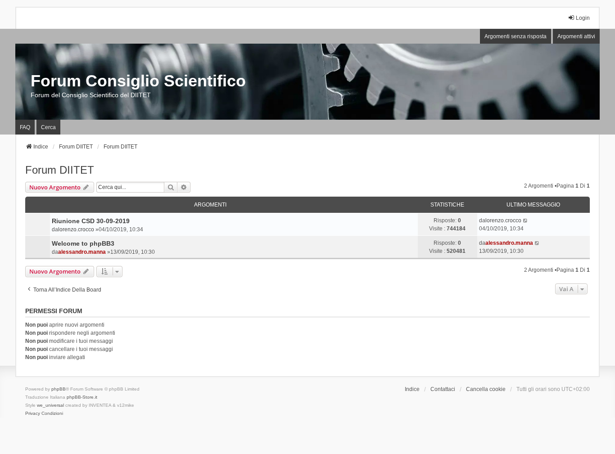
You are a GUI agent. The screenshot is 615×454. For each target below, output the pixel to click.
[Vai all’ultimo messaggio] (526, 220)
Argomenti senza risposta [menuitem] (515, 36)
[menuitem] (32, 413)
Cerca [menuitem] (48, 127)
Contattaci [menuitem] (442, 389)
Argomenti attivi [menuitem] (576, 36)
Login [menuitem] (583, 18)
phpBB (58, 389)
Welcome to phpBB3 (83, 243)
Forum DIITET (59, 170)
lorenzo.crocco (76, 229)
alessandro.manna (82, 252)
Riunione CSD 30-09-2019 (91, 221)
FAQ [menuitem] (25, 127)
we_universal (50, 405)
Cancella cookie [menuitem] (486, 389)
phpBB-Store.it (82, 397)
